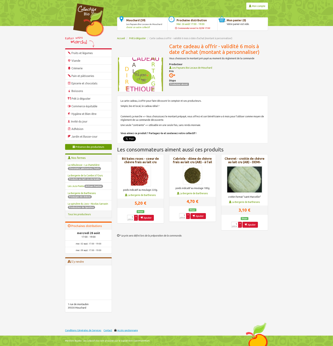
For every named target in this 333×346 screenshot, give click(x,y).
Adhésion (77, 128)
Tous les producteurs (79, 214)
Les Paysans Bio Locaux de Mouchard (192, 67)
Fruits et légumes (82, 53)
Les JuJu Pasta (85, 186)
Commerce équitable (84, 106)
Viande (75, 60)
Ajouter (147, 217)
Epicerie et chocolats (84, 83)
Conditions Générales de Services (83, 330)
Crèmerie (77, 68)
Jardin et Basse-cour (84, 136)
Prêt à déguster (81, 98)
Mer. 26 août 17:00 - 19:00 (190, 24)
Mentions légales (73, 341)
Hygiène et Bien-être (83, 113)
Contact (108, 330)
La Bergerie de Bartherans (141, 195)
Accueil (121, 38)
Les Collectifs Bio (91, 341)
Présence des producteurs (89, 147)
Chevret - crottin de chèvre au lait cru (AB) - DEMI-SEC (244, 162)
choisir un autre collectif (138, 27)
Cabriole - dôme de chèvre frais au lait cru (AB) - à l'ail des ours (192, 162)
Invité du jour (79, 121)
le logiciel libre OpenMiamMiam (134, 341)
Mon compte (258, 6)
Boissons (77, 91)
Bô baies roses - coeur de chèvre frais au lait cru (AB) (140, 162)
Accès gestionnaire (127, 330)
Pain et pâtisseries (82, 75)
